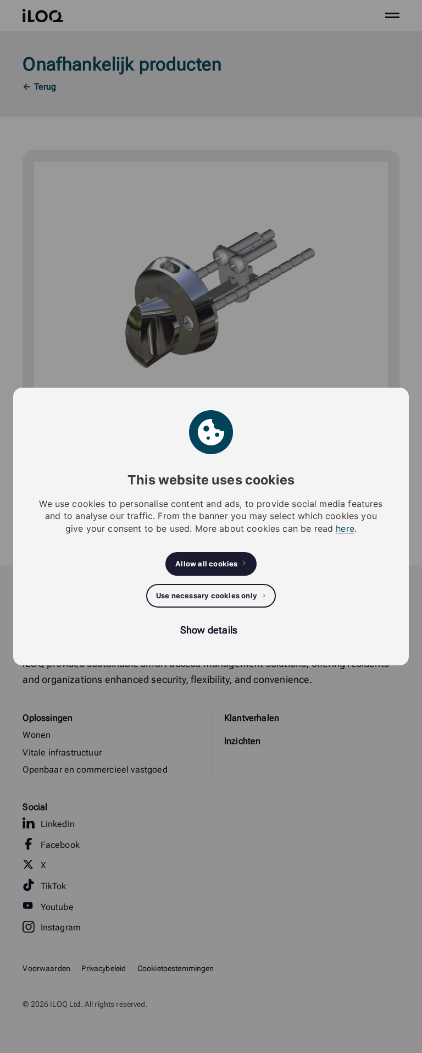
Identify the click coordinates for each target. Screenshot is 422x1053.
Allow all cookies (206, 563)
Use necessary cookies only (206, 595)
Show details (208, 630)
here (345, 528)
